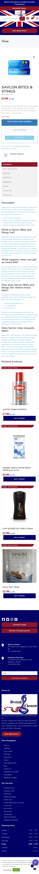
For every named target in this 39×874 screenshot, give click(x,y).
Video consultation (10, 817)
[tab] (19, 164)
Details (5, 186)
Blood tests (7, 794)
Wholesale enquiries (10, 778)
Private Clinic (8, 800)
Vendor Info (7, 195)
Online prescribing (10, 797)
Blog (5, 766)
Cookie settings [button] (7, 870)
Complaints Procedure (11, 772)
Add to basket (19, 418)
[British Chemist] (19, 13)
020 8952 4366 (15, 664)
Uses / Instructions (10, 169)
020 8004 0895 (16, 651)
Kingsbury (7, 748)
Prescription (8, 775)
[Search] (22, 19)
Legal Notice (8, 757)
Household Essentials (9, 149)
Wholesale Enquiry (19, 8)
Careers (6, 760)
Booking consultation (11, 820)
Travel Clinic (8, 806)
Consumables (25, 146)
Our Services (8, 808)
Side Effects (7, 177)
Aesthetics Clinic (9, 791)
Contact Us (7, 769)
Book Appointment (20, 31)
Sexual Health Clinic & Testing (14, 803)
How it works (8, 751)
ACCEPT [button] (16, 870)
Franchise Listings (19, 625)
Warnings (6, 173)
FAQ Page (7, 754)
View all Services (9, 788)
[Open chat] (35, 862)
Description (7, 164)
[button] (34, 57)
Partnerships (8, 811)
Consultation (8, 814)
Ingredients (7, 182)
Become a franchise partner (19, 631)
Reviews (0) (7, 191)
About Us (7, 745)
